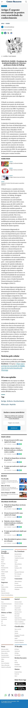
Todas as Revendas (5, 665)
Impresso (4, 582)
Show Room (17, 613)
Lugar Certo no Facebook (20, 619)
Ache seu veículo (4, 649)
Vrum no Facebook (5, 663)
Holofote (3, 575)
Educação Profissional (19, 572)
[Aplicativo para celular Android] (20, 688)
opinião (13, 404)
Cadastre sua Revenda (6, 667)
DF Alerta (17, 649)
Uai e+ (16, 676)
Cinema (2, 615)
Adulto (16, 638)
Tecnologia (3, 577)
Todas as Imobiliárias (19, 621)
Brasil (2, 561)
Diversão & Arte (4, 567)
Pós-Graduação (18, 574)
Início (2, 23)
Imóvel (17, 599)
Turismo (3, 579)
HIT (2, 621)
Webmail (3, 609)
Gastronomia (4, 605)
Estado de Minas (18, 672)
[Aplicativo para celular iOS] (20, 684)
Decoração (17, 615)
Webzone (3, 607)
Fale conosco (17, 576)
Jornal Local (17, 651)
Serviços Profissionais (19, 640)
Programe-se (4, 617)
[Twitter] (8, 34)
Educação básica (18, 554)
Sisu (15, 570)
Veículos (16, 633)
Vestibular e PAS (18, 568)
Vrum (3, 646)
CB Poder (17, 653)
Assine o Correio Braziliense (7, 595)
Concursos (18, 579)
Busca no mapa (18, 605)
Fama (2, 602)
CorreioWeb (5, 599)
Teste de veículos (5, 655)
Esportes (3, 569)
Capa (2, 555)
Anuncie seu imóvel (19, 603)
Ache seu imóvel (18, 602)
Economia (3, 563)
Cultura (16, 566)
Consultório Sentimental (6, 603)
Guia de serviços (18, 611)
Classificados (19, 626)
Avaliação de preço (5, 657)
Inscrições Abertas (19, 587)
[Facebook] (5, 34)
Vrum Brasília (17, 655)
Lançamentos (17, 607)
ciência (10, 401)
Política (2, 559)
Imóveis (16, 631)
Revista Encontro (21, 658)
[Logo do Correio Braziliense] (14, 2)
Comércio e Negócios (19, 642)
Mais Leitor (3, 625)
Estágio (16, 560)
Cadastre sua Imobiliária (20, 623)
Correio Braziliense (5, 552)
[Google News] (11, 34)
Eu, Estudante (19, 551)
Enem (16, 562)
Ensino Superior (18, 556)
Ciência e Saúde (4, 571)
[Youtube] (19, 695)
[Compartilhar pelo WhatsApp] (21, 444)
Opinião (8, 23)
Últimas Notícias (18, 564)
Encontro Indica (18, 666)
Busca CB (3, 591)
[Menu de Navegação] (2, 1)
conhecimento (19, 401)
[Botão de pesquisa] (26, 1)
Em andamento (18, 585)
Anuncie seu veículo (5, 651)
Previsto (16, 583)
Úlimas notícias (18, 609)
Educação (5, 404)
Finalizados (17, 589)
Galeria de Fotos (18, 617)
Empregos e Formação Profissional (19, 636)
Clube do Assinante (5, 593)
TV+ (2, 623)
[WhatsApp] (2, 34)
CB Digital (3, 589)
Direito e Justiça (4, 587)
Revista (16, 662)
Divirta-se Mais (6, 612)
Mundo (2, 565)
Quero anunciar (18, 629)
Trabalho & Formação (19, 558)
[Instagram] (15, 695)
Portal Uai (17, 674)
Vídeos (2, 659)
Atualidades (17, 664)
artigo (4, 401)
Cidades (3, 557)
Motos (2, 661)
